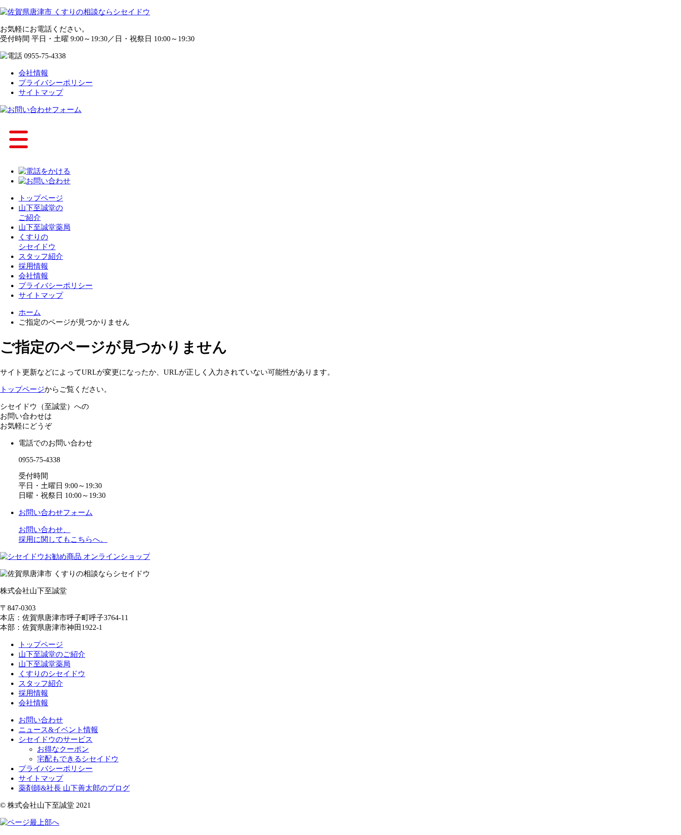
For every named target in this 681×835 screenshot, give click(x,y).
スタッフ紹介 (41, 256)
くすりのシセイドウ (52, 674)
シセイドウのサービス (56, 739)
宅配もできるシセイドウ (78, 759)
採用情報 (33, 266)
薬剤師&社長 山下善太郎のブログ (74, 788)
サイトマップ (41, 92)
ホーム (30, 312)
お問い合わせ (41, 720)
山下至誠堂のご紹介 (52, 654)
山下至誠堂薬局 (44, 227)
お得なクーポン (63, 749)
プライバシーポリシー (56, 83)
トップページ (41, 198)
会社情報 (33, 73)
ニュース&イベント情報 (58, 730)
